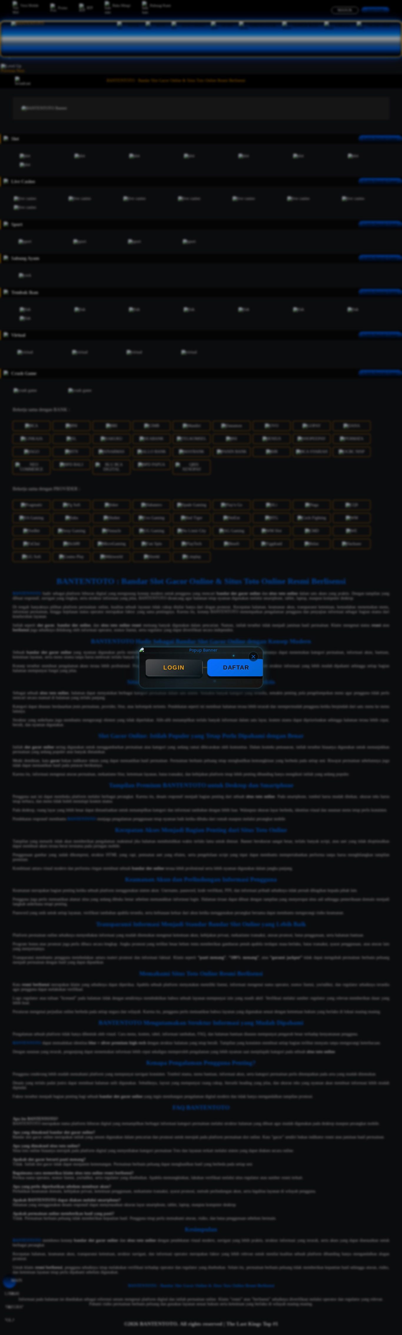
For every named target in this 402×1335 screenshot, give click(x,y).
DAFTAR (236, 667)
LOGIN (174, 667)
